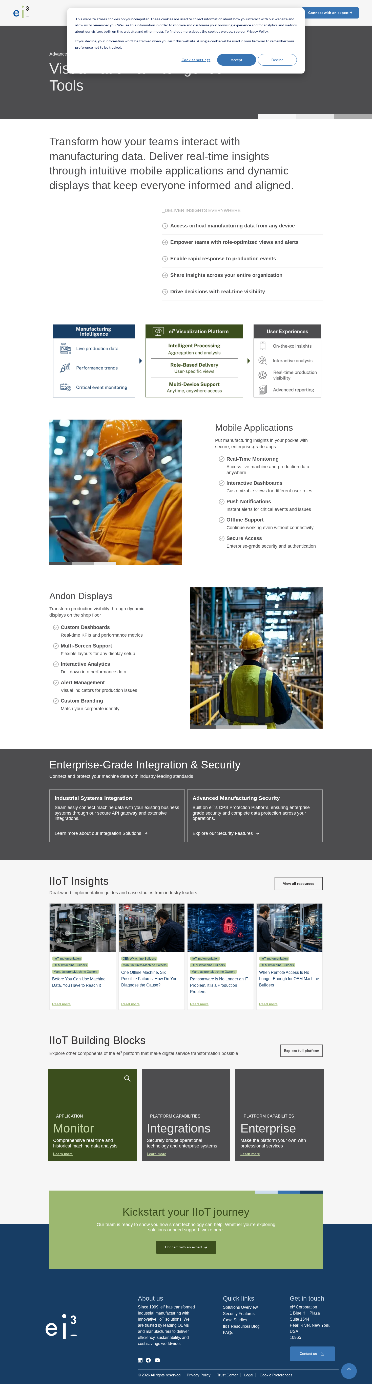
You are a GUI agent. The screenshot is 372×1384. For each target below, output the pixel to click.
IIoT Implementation (67, 958)
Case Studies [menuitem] (235, 1320)
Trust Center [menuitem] (227, 1375)
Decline (277, 60)
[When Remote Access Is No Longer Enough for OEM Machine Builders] (290, 950)
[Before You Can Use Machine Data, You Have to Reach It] (83, 950)
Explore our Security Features (223, 833)
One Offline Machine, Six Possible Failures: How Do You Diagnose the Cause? (149, 978)
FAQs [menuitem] (228, 1333)
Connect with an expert (328, 13)
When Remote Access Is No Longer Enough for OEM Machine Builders (289, 978)
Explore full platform (301, 1051)
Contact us (308, 1354)
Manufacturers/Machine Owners (75, 972)
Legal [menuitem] (248, 1375)
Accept (236, 60)
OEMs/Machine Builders (70, 965)
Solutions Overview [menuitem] (240, 1307)
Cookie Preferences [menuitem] (276, 1375)
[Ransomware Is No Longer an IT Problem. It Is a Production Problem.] (221, 950)
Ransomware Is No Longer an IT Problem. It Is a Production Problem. (219, 985)
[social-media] (140, 1360)
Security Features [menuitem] (239, 1313)
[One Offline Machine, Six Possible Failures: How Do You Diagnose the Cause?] (152, 950)
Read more (61, 1004)
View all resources (298, 884)
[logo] (21, 16)
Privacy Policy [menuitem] (199, 1375)
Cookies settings (195, 60)
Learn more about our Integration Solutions (98, 833)
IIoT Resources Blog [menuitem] (241, 1326)
